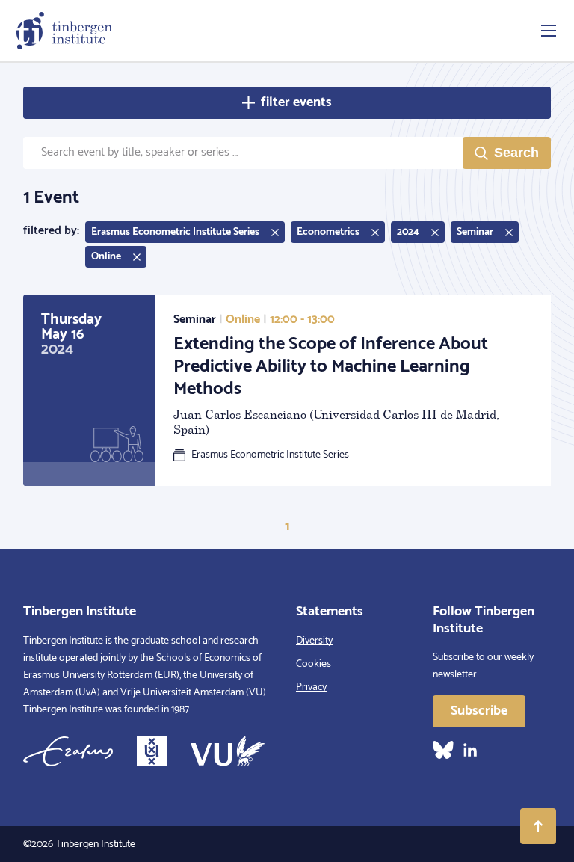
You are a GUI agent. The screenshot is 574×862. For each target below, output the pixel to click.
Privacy (311, 687)
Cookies (313, 664)
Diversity (314, 641)
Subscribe (479, 711)
